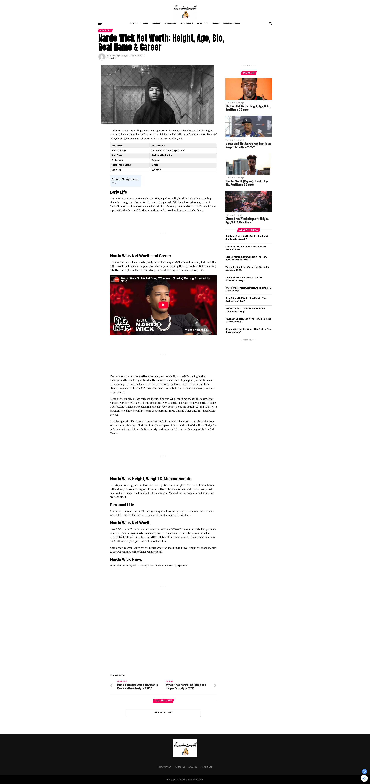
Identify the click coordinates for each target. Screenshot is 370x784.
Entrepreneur (186, 23)
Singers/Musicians (231, 23)
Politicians (202, 23)
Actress (144, 23)
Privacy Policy (164, 766)
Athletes (156, 23)
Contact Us (180, 766)
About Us (193, 766)
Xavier (113, 58)
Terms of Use (206, 766)
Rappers (215, 23)
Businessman (170, 23)
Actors (133, 23)
